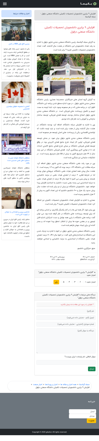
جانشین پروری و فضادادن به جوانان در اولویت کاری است (17, 213)
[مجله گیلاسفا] (89, 4)
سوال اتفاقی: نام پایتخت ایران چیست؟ (80, 356)
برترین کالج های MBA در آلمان (19, 44)
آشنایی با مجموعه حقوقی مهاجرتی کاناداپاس (17, 107)
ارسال (92, 368)
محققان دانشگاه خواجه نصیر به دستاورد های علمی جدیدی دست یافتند (18, 160)
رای (56, 281)
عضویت (91, 420)
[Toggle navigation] (4, 3)
